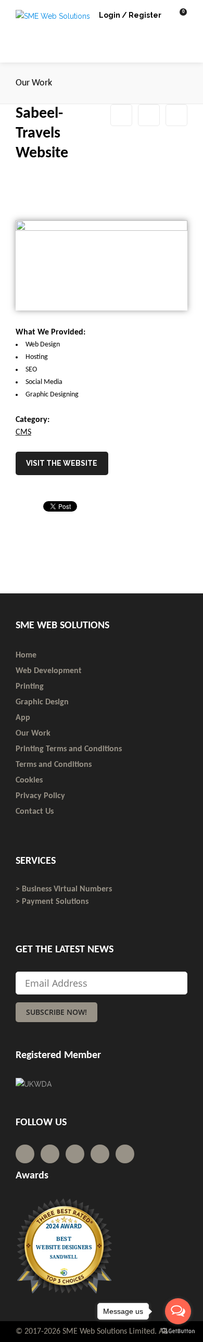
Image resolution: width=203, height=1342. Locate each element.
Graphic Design (42, 702)
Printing (30, 686)
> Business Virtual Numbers (64, 889)
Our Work (149, 115)
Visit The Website (61, 463)
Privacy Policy (40, 796)
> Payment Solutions (52, 902)
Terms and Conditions (54, 765)
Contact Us (35, 811)
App (23, 718)
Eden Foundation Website (121, 115)
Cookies (29, 780)
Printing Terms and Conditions (69, 749)
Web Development (49, 671)
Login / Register (130, 15)
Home (26, 655)
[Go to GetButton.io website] (178, 1331)
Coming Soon (176, 115)
